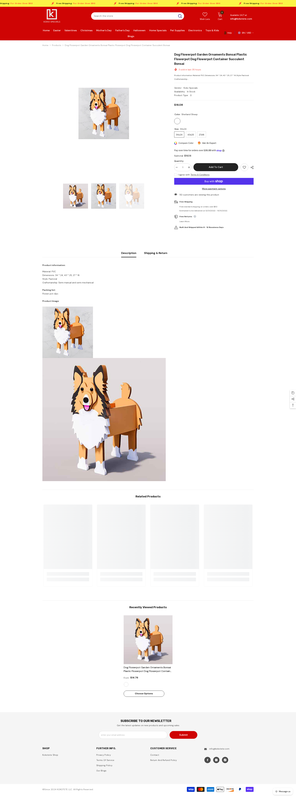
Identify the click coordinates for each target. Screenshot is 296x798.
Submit (183, 734)
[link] (228, 32)
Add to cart (215, 167)
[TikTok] (225, 760)
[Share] (251, 167)
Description (128, 253)
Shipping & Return (155, 253)
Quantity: (179, 161)
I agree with (184, 174)
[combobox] (133, 16)
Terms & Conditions (200, 174)
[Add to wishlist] (244, 167)
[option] (103, 113)
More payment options (214, 188)
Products (56, 45)
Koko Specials (191, 87)
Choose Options (144, 693)
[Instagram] (216, 760)
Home (45, 45)
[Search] (137, 16)
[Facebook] (207, 760)
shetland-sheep (126, 684)
